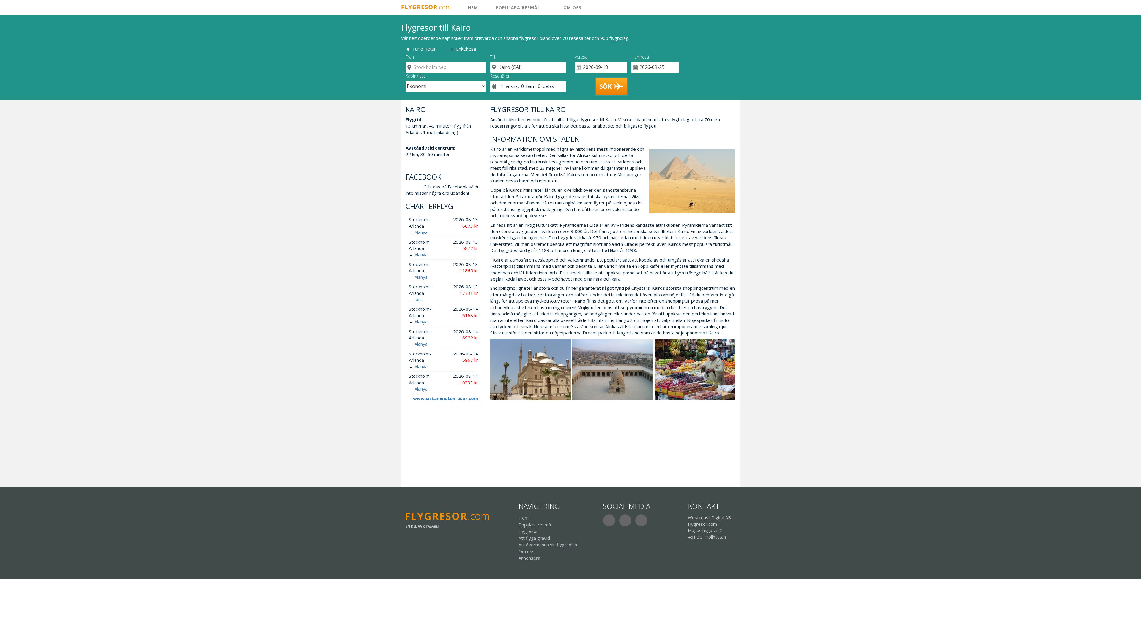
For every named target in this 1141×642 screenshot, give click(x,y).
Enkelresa (466, 49)
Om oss (571, 7)
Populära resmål (518, 7)
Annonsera (529, 558)
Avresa (581, 57)
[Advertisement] (613, 441)
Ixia (418, 299)
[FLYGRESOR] (428, 7)
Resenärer (500, 76)
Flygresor (528, 531)
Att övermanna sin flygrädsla (548, 544)
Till (492, 57)
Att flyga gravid (534, 538)
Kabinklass (416, 76)
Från (410, 57)
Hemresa (640, 57)
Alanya (421, 232)
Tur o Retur (424, 49)
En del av (414, 526)
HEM (472, 7)
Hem (524, 518)
